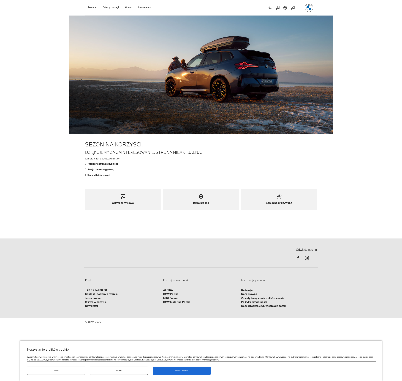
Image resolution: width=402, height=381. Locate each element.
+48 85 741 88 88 (96, 290)
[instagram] (306, 260)
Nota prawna (249, 294)
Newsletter (91, 305)
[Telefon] (270, 8)
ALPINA (168, 290)
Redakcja (247, 290)
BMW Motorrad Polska (176, 302)
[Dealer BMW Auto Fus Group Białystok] (309, 8)
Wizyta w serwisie (95, 302)
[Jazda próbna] (285, 8)
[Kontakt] (277, 8)
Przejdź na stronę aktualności (103, 163)
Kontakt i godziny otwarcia (101, 294)
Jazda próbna (93, 298)
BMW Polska (170, 294)
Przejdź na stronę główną (100, 169)
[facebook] (298, 260)
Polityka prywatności (254, 302)
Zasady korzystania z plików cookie (262, 298)
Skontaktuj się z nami (98, 175)
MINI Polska (170, 298)
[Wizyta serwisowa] (292, 8)
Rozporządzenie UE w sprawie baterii (263, 305)
